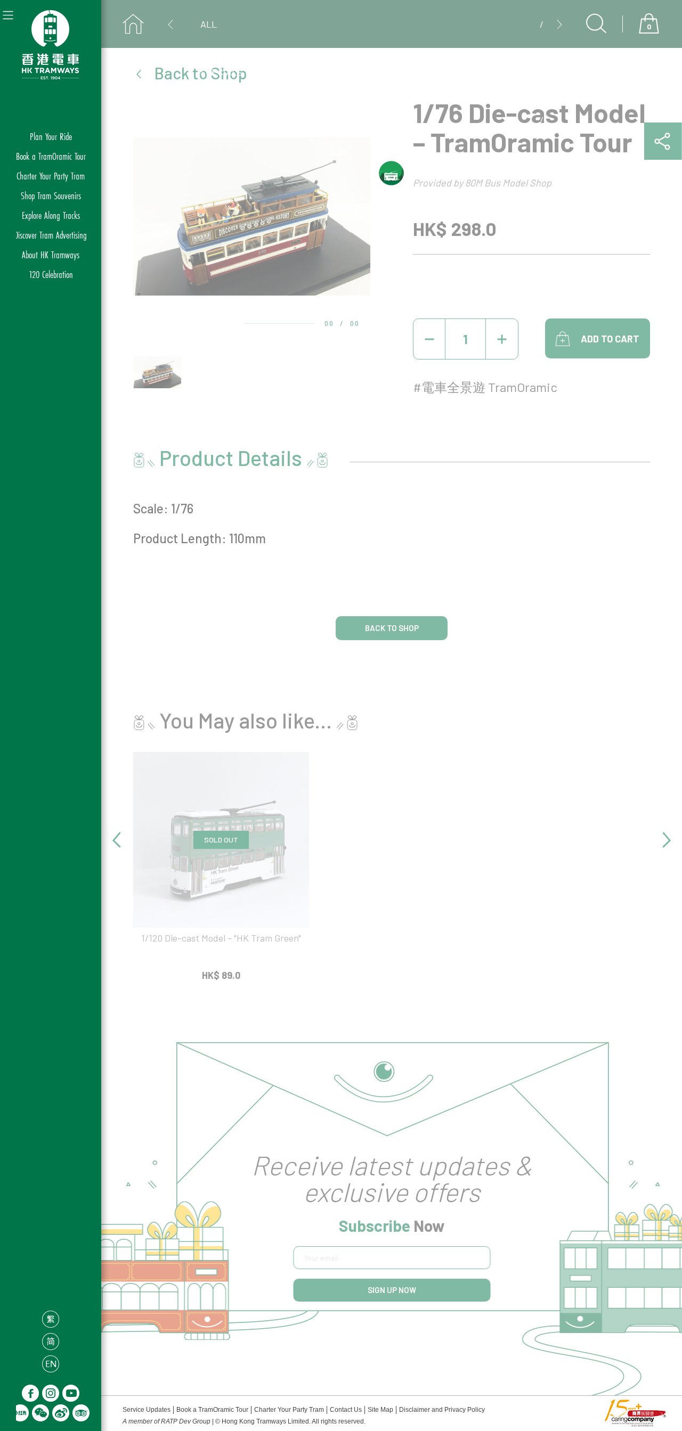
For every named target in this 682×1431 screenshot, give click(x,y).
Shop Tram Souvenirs (51, 195)
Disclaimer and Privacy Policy (442, 1409)
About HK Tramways (50, 254)
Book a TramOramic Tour (51, 155)
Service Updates (146, 1409)
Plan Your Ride (51, 136)
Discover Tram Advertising (50, 234)
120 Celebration (51, 274)
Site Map (380, 1409)
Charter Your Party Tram (51, 175)
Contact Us (346, 1409)
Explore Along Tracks (51, 214)
